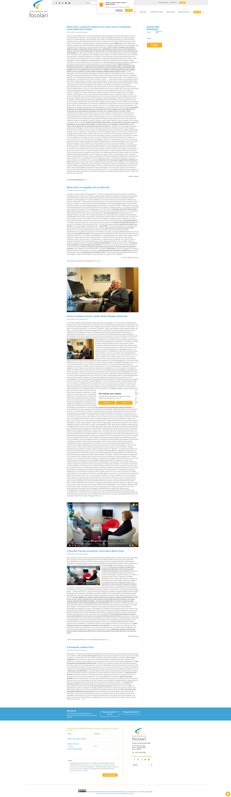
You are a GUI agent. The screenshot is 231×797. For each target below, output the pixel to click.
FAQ (132, 793)
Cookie (105, 793)
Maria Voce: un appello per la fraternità (88, 187)
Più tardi (119, 10)
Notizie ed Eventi (183, 12)
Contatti (182, 2)
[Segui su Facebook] (56, 3)
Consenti (128, 10)
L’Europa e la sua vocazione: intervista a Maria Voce (95, 551)
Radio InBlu (83, 496)
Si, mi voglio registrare (154, 45)
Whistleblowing (125, 793)
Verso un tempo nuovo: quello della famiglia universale (97, 316)
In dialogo (142, 12)
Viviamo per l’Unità (156, 12)
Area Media (173, 2)
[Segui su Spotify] (69, 3)
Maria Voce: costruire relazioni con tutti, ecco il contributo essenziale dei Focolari (99, 28)
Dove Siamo (170, 12)
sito (88, 639)
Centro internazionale (81, 32)
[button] (163, 713)
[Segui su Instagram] (59, 3)
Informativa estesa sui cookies (79, 770)
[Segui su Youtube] (66, 3)
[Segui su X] (62, 3)
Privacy (99, 793)
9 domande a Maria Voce (80, 647)
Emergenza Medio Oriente (131, 712)
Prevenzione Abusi (163, 2)
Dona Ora (197, 12)
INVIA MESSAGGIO (110, 775)
